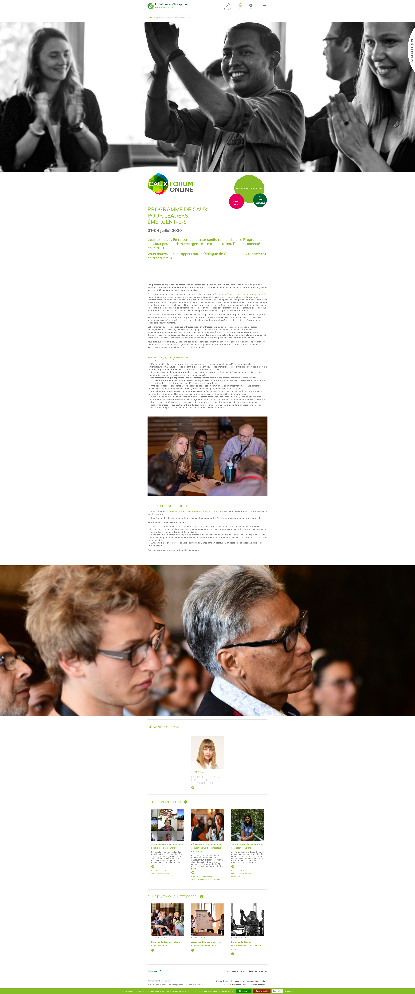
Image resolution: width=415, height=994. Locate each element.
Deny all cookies (262, 991)
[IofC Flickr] (412, 49)
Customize (277, 991)
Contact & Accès (223, 981)
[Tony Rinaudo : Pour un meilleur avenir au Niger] (167, 825)
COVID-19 (235, 873)
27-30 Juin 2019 (246, 941)
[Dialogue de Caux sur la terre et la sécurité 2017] (167, 919)
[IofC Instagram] (412, 53)
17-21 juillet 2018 (207, 941)
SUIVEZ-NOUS (236, 202)
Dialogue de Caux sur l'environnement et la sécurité (240, 294)
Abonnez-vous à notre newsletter (245, 971)
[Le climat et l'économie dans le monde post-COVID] (247, 825)
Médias (264, 981)
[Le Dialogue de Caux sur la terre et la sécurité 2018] (207, 919)
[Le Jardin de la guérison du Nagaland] (207, 825)
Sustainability (196, 873)
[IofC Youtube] (412, 45)
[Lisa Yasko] (207, 752)
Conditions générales (258, 984)
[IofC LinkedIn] (412, 57)
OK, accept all (244, 991)
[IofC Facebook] (412, 41)
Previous (147, 840)
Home (150, 17)
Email (167, 981)
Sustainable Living (158, 873)
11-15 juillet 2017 (166, 941)
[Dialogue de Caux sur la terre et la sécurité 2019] (247, 919)
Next (267, 840)
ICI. (172, 258)
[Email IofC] (412, 61)
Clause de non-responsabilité (245, 981)
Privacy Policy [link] (289, 991)
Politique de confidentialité (235, 984)
